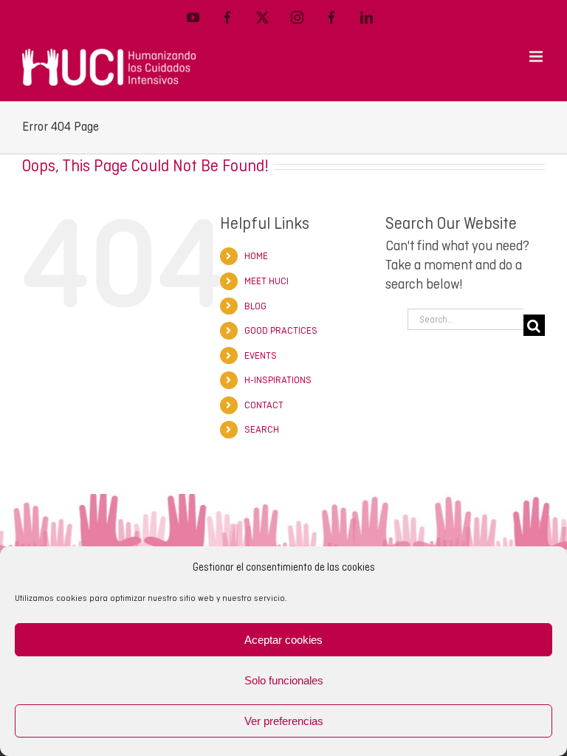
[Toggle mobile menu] (537, 56)
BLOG (255, 306)
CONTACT (264, 404)
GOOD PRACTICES (280, 330)
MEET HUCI (266, 280)
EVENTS (260, 355)
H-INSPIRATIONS (278, 379)
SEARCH (261, 429)
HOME (256, 255)
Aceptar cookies (283, 639)
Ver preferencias (283, 721)
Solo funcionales (283, 680)
